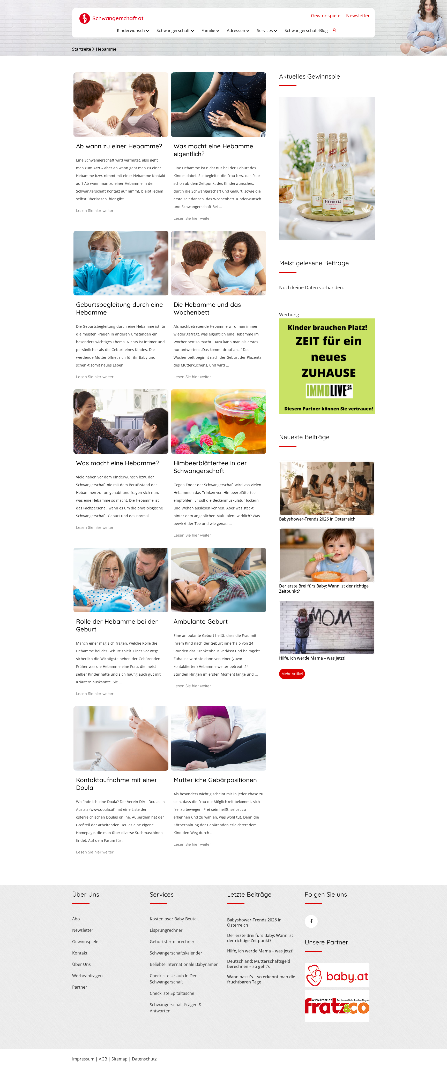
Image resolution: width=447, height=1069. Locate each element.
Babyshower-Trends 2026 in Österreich (317, 519)
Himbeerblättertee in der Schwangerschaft (210, 467)
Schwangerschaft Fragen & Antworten (176, 1008)
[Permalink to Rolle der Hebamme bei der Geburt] (120, 610)
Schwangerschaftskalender (176, 953)
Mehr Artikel (292, 673)
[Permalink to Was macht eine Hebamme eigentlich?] (218, 135)
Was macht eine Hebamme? (117, 463)
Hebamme (106, 49)
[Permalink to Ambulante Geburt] (218, 610)
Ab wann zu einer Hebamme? (119, 146)
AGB (103, 1059)
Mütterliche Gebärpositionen (215, 780)
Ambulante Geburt (201, 621)
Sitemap (119, 1059)
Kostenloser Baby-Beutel (174, 919)
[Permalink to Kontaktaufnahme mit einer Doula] (120, 769)
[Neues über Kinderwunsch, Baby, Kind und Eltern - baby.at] (337, 986)
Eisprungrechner (166, 930)
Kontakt (79, 953)
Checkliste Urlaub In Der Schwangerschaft (173, 979)
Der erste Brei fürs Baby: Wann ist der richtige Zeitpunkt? (324, 588)
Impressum (83, 1059)
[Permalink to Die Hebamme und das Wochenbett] (218, 294)
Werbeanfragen (87, 976)
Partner (79, 987)
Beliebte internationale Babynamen (184, 964)
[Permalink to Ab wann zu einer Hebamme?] (120, 135)
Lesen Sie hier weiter (95, 210)
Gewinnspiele (325, 15)
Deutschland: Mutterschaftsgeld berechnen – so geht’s (258, 963)
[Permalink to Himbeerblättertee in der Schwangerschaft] (218, 452)
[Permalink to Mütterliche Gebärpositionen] (218, 769)
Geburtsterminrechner (172, 941)
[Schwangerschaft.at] (111, 16)
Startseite (81, 49)
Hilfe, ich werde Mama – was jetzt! (312, 658)
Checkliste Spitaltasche (172, 993)
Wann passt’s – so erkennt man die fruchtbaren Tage (261, 979)
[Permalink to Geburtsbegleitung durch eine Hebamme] (120, 294)
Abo (76, 919)
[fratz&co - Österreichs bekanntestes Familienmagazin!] (337, 1020)
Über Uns (81, 964)
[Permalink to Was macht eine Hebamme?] (120, 452)
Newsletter (358, 15)
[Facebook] (311, 921)
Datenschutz (144, 1059)
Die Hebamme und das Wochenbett (207, 308)
